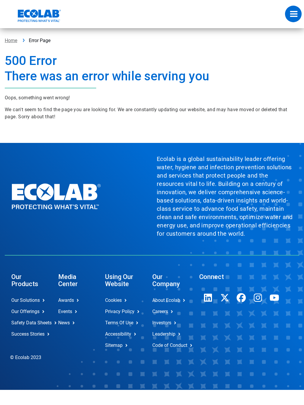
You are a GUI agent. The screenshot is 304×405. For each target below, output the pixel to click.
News (64, 323)
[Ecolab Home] (33, 16)
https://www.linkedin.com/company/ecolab (208, 298)
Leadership (163, 334)
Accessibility (118, 334)
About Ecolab (166, 300)
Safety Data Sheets (28, 323)
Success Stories (28, 334)
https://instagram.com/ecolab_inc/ (258, 298)
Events (65, 311)
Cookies (113, 300)
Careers (160, 311)
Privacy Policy (119, 311)
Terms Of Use (119, 323)
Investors (161, 323)
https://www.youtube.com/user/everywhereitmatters (275, 298)
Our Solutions (25, 300)
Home (11, 40)
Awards (66, 300)
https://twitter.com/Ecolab (225, 298)
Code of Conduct (169, 345)
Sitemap (114, 345)
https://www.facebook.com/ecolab (241, 298)
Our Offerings (25, 311)
